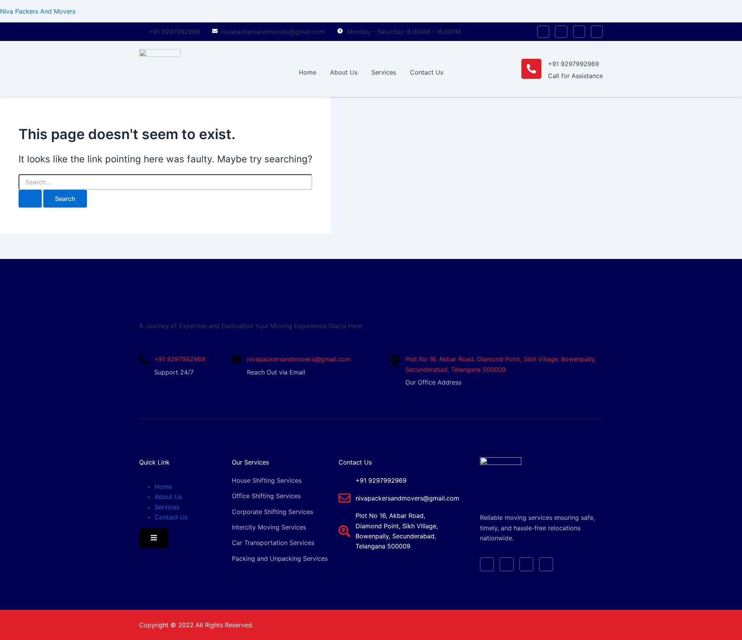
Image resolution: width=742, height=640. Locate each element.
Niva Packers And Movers (37, 11)
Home (307, 72)
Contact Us (426, 72)
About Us (343, 72)
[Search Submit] (30, 199)
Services (383, 72)
